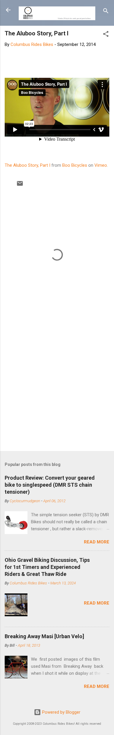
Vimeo (100, 165)
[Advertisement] (57, 385)
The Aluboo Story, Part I (27, 165)
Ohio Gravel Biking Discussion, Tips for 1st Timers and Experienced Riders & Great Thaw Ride (47, 567)
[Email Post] (19, 185)
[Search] (105, 12)
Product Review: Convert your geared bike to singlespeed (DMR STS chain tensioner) (50, 485)
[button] (105, 34)
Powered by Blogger (60, 712)
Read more (96, 542)
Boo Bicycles (74, 165)
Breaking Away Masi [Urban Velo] (44, 636)
